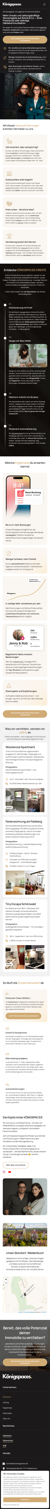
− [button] (6, 1282)
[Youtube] (11, 1172)
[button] (25, 1294)
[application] (25, 1294)
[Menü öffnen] (45, 4)
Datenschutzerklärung (11, 1505)
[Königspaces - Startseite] (12, 4)
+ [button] (6, 1279)
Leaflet (20, 1312)
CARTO (44, 1312)
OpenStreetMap (28, 1312)
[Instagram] (5, 1172)
